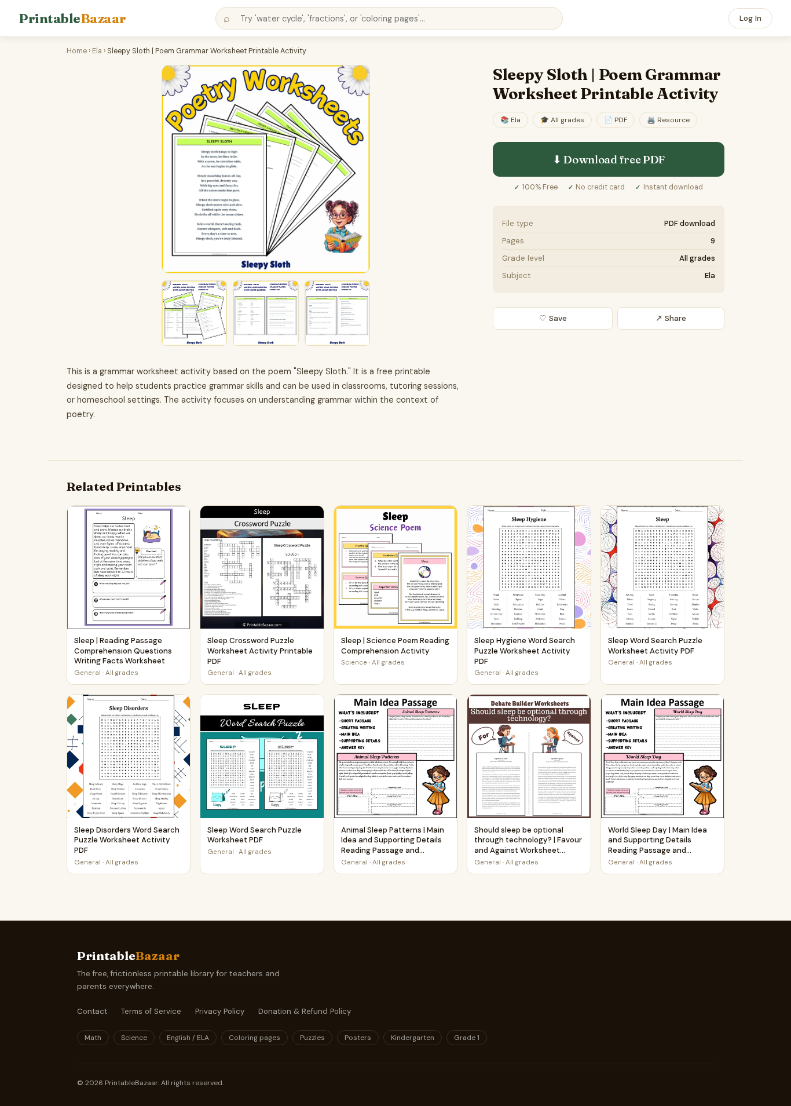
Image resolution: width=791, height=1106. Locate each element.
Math (93, 1037)
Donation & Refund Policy (304, 1011)
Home (77, 51)
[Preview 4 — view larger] (337, 313)
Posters (358, 1037)
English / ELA (188, 1037)
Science (134, 1037)
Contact (92, 1011)
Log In (750, 18)
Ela (97, 51)
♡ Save (553, 318)
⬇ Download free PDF (608, 159)
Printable (72, 18)
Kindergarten (412, 1037)
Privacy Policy (219, 1011)
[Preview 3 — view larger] (265, 313)
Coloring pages (254, 1037)
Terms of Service (151, 1011)
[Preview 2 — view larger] (194, 313)
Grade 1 (466, 1037)
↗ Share (670, 318)
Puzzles (312, 1037)
